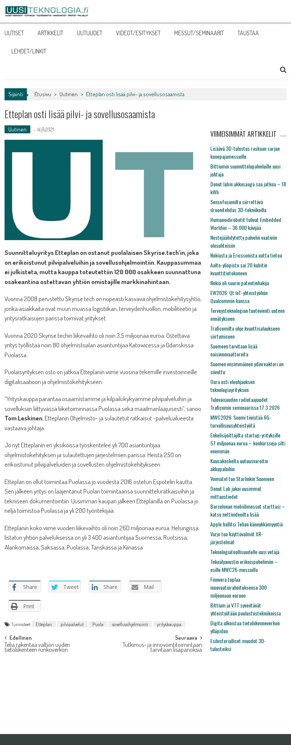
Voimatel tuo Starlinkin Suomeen (242, 479)
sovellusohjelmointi (130, 624)
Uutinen (68, 94)
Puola (97, 624)
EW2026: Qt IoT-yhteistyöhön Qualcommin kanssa (239, 297)
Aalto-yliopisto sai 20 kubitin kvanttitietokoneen (238, 269)
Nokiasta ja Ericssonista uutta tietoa (246, 255)
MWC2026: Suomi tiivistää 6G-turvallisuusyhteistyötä (240, 421)
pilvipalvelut (72, 624)
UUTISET (14, 33)
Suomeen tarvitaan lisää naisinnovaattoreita (233, 350)
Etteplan (44, 624)
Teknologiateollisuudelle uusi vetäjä (244, 552)
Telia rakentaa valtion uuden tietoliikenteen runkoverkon (37, 647)
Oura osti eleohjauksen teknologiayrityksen (232, 386)
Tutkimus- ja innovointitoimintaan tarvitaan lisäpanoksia (162, 647)
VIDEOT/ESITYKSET (138, 33)
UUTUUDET (89, 33)
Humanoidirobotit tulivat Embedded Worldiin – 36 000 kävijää (245, 223)
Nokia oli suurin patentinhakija (239, 283)
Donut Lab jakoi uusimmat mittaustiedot (235, 492)
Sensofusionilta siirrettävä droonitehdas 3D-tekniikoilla (238, 206)
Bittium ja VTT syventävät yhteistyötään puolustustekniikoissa (245, 609)
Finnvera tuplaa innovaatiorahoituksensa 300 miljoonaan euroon (238, 587)
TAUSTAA (248, 33)
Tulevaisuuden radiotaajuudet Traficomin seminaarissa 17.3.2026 (245, 403)
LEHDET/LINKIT (28, 51)
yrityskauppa (169, 624)
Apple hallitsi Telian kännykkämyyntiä (246, 524)
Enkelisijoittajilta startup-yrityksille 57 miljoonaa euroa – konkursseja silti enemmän (247, 443)
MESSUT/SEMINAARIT (199, 33)
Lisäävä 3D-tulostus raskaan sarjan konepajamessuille (245, 152)
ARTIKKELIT (50, 33)
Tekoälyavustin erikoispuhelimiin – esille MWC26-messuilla (244, 565)
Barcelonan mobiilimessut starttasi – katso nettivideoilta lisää (247, 510)
